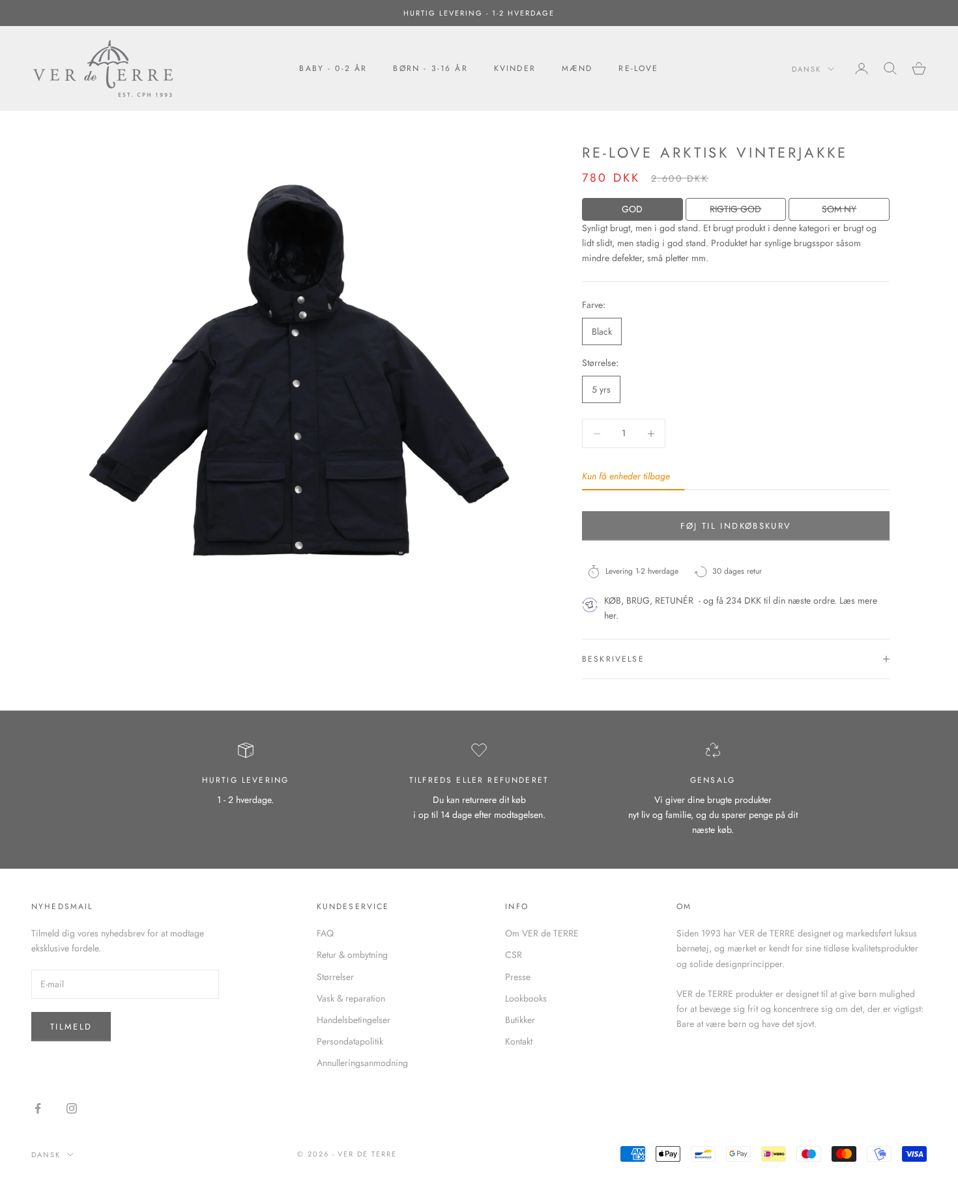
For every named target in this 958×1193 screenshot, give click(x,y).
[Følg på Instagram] (71, 1108)
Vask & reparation (351, 998)
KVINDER (515, 68)
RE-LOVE (638, 68)
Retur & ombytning (352, 954)
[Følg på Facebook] (37, 1108)
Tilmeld (71, 1026)
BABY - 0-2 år (333, 68)
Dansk (806, 69)
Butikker (520, 1019)
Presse (517, 976)
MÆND (577, 68)
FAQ (325, 933)
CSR (513, 954)
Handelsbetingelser (353, 1019)
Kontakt (518, 1041)
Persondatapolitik (350, 1041)
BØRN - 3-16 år (430, 68)
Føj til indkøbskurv (735, 526)
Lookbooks (526, 998)
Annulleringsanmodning (362, 1062)
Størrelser (335, 976)
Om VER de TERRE (542, 933)
